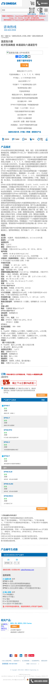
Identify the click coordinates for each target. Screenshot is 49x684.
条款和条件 (17, 660)
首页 (2, 35)
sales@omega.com (27, 570)
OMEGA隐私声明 (6, 660)
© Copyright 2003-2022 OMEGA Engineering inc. (24, 670)
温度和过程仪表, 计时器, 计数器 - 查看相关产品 (24, 132)
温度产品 (7, 35)
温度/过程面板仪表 (37, 35)
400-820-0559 (10, 30)
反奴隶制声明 (35, 660)
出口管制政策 (25, 660)
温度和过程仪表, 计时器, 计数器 (21, 35)
